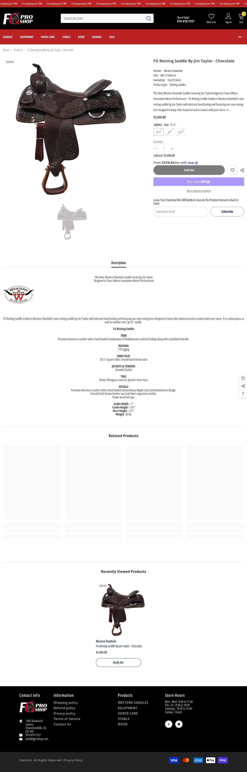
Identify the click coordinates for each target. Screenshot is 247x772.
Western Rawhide (173, 71)
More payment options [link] (199, 190)
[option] (72, 221)
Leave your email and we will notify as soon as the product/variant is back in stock (195, 201)
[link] (232, 170)
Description (118, 262)
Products (18, 50)
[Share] (240, 170)
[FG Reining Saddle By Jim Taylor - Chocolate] (123, 609)
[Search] (107, 18)
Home (6, 50)
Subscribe (227, 211)
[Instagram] (179, 724)
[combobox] (102, 18)
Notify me (118, 662)
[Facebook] (168, 724)
